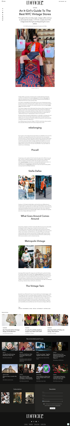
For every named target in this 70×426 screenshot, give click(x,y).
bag (41, 230)
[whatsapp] (2, 18)
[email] (2, 9)
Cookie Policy (43, 424)
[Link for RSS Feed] (38, 421)
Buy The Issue (61, 1)
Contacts (26, 424)
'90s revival (46, 98)
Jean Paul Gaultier (24, 161)
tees (35, 209)
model (30, 308)
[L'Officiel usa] (35, 3)
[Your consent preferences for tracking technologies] (68, 424)
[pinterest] (2, 12)
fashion (20, 308)
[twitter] (2, 16)
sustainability (40, 308)
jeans (47, 294)
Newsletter (31, 424)
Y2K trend (36, 98)
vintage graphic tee (39, 274)
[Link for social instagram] (36, 421)
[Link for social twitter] (31, 421)
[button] (33, 398)
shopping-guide (47, 308)
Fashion (35, 7)
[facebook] (2, 11)
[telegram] (2, 20)
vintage (34, 308)
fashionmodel (25, 308)
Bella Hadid (29, 164)
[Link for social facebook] (33, 421)
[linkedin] (2, 14)
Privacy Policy (58, 405)
